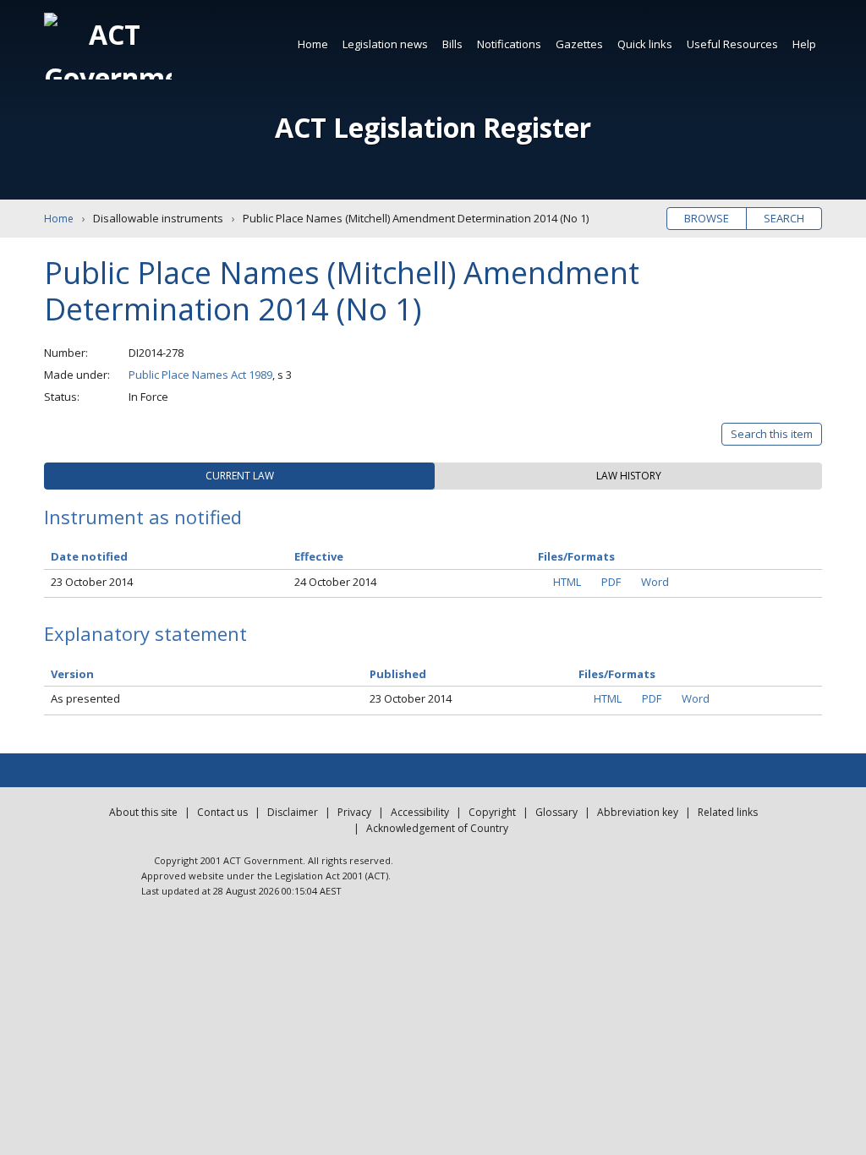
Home (313, 44)
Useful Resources (732, 44)
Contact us (222, 812)
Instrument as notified (143, 516)
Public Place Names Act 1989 (200, 374)
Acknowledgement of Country (437, 828)
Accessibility (420, 812)
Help (804, 44)
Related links (728, 812)
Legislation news (385, 44)
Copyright (492, 812)
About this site (143, 812)
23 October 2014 (92, 581)
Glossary (556, 812)
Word (655, 581)
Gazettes (579, 44)
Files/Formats (616, 674)
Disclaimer (292, 812)
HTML (567, 581)
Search (784, 218)
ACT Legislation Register (433, 127)
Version (72, 674)
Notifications (509, 44)
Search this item (772, 433)
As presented (85, 698)
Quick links (644, 44)
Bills (452, 44)
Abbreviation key (637, 812)
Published (398, 674)
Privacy (354, 812)
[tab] (239, 476)
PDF (611, 581)
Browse (706, 218)
